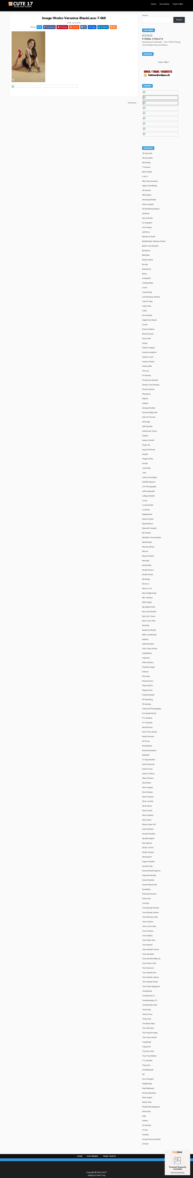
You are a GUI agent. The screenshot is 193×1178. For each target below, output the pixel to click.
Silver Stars (146, 820)
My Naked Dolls (148, 607)
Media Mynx (147, 542)
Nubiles (145, 639)
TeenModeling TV (149, 1000)
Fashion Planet (148, 362)
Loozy (144, 500)
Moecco (145, 584)
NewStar (145, 625)
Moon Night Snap (149, 593)
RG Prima (146, 741)
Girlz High (146, 422)
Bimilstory (146, 251)
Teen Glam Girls (148, 940)
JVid (144, 473)
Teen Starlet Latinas (150, 977)
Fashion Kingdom (149, 352)
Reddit (75, 27)
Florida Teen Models (150, 385)
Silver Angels (147, 787)
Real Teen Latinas (149, 732)
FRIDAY (145, 399)
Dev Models (147, 315)
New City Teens (148, 616)
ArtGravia (145, 213)
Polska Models (148, 695)
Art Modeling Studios (151, 209)
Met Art (145, 551)
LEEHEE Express (148, 482)
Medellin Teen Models (151, 537)
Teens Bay (146, 1010)
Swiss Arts (146, 898)
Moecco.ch (147, 588)
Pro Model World (149, 713)
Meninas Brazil (148, 547)
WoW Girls (146, 1111)
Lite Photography (149, 486)
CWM (144, 311)
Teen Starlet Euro (149, 973)
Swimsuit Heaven (149, 894)
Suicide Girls (147, 866)
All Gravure (146, 190)
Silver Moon (147, 806)
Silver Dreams (148, 797)
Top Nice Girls (148, 1051)
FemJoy (145, 371)
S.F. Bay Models (148, 760)
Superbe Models (149, 875)
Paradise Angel (148, 667)
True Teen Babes (149, 1056)
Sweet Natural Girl (149, 885)
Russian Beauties (149, 750)
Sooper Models (148, 834)
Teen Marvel (147, 945)
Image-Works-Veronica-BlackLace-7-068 (74, 18)
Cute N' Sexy (147, 301)
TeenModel (147, 991)
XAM (144, 1116)
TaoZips (145, 903)
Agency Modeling (149, 186)
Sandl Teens (147, 769)
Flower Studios (148, 389)
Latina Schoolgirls (149, 477)
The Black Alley (148, 1023)
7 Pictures (146, 167)
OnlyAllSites (147, 653)
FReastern (146, 394)
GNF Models (147, 426)
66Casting (146, 162)
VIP (143, 1074)
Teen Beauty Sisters (150, 912)
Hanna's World (148, 440)
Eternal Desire (148, 334)
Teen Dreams (147, 931)
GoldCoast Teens (149, 431)
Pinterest (63, 27)
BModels (146, 255)
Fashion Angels (148, 348)
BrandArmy (146, 269)
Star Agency (147, 843)
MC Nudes (146, 533)
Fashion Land (147, 357)
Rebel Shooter (148, 736)
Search (145, 15)
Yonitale (145, 1135)
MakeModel (147, 514)
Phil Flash (146, 676)
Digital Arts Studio (149, 320)
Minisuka (145, 561)
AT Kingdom (147, 223)
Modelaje (146, 579)
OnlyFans (146, 658)
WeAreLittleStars (149, 1093)
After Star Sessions (150, 181)
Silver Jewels (147, 801)
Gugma (145, 436)
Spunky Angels (148, 838)
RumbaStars (147, 746)
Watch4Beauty (148, 1088)
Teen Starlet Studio (150, 982)
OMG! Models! (148, 644)
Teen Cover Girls (149, 926)
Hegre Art (146, 445)
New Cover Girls (148, 621)
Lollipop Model (148, 496)
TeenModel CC (148, 996)
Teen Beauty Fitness (150, 908)
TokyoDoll (146, 1047)
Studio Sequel (148, 852)
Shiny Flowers (148, 778)
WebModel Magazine (151, 1107)
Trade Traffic (178, 4)
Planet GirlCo (147, 685)
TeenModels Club (149, 1005)
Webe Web (147, 1102)
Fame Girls (146, 338)
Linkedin (104, 27)
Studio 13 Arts (148, 847)
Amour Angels (148, 204)
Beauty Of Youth (148, 237)
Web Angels (147, 1097)
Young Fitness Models (151, 1139)
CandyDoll (146, 278)
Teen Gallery (147, 936)
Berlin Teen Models (150, 246)
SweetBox (146, 889)
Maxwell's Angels (149, 528)
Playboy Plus (147, 690)
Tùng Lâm (146, 1065)
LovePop (146, 510)
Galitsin (145, 403)
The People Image (150, 1033)
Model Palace (148, 570)
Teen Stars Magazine (151, 986)
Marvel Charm (147, 519)
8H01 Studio (147, 172)
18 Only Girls (147, 153)
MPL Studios (147, 598)
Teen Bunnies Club (150, 917)
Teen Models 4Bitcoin (151, 959)
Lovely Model (147, 505)
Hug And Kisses (148, 450)
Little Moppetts (148, 491)
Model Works (147, 574)
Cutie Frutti (146, 306)
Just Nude (146, 468)
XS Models (146, 1125)
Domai (145, 324)
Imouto (145, 463)
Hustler (145, 454)
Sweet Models (148, 880)
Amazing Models (149, 200)
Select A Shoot (148, 774)
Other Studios (148, 662)
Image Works (147, 459)
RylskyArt (145, 755)
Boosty (145, 264)
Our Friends (164, 4)
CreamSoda (147, 292)
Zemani (145, 1144)
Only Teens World (149, 648)
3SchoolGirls (147, 158)
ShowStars (146, 783)
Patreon (145, 672)
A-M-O (145, 176)
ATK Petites (147, 227)
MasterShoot (147, 524)
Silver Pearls (147, 811)
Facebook (50, 27)
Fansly (144, 343)
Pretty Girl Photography (151, 709)
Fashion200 (147, 366)
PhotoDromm (147, 681)
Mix (114, 27)
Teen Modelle (148, 954)
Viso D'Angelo (148, 1079)
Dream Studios (148, 329)
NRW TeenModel (149, 635)
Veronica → (133, 103)
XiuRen (145, 1121)
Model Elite (146, 565)
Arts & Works (147, 218)
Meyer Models (148, 556)
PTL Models (147, 718)
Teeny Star (146, 1019)
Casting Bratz (147, 283)
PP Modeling (147, 699)
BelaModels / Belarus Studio (154, 241)
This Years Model (149, 1037)
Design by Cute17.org (96, 1175)
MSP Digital (147, 602)
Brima (144, 274)
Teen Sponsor (148, 968)
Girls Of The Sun (148, 417)
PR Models (146, 704)
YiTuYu (145, 1130)
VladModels (147, 1084)
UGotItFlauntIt (147, 1070)
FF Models (146, 375)
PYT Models (147, 723)
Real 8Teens (147, 727)
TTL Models (147, 1060)
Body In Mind (147, 260)
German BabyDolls (149, 412)
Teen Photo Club (149, 963)
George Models (148, 408)
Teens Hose (147, 1014)
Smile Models (148, 829)
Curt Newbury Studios (151, 297)
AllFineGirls (146, 195)
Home (153, 4)
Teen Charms (147, 922)
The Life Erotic (148, 1028)
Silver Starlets (147, 815)
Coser (144, 287)
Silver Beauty (147, 792)
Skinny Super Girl (149, 824)
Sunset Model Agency (151, 871)
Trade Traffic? (163, 62)
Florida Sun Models (150, 380)
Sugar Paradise (148, 861)
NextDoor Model (149, 630)
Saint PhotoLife (148, 764)
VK (85, 27)
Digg (93, 27)
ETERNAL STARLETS (152, 39)
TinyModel (146, 1042)
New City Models (149, 612)
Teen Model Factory (150, 949)
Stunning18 (146, 857)
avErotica (146, 232)
